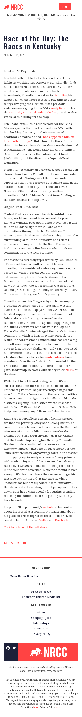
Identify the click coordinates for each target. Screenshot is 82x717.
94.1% (70, 370)
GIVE (64, 7)
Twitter (43, 520)
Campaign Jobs (41, 618)
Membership (41, 568)
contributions (54, 357)
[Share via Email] (24, 543)
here (36, 707)
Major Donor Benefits (24, 576)
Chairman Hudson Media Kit (41, 597)
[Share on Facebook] (5, 543)
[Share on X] (12, 543)
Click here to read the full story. (25, 527)
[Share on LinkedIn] (18, 543)
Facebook (61, 520)
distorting (61, 95)
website (48, 507)
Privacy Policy (41, 634)
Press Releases (41, 591)
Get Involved (41, 604)
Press (41, 584)
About (41, 612)
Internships (41, 623)
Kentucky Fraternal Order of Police (33, 112)
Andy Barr (58, 108)
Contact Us (41, 628)
